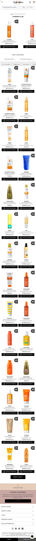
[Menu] (2, 2)
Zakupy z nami (6, 511)
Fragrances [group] (16, 64)
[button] (32, 536)
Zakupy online (6, 507)
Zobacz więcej (18, 477)
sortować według (25, 59)
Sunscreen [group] (26, 64)
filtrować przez (9, 59)
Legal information (7, 524)
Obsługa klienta (6, 519)
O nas (3, 515)
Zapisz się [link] (18, 501)
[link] (30, 2)
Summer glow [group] (6, 64)
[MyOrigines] (18, 2)
